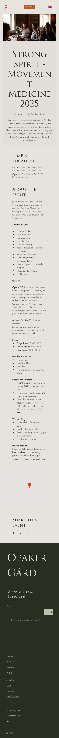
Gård (22, 574)
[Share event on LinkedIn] (27, 533)
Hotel (8, 685)
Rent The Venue (13, 696)
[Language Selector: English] (51, 6)
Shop (8, 721)
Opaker (27, 559)
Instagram (10, 655)
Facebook (10, 661)
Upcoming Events (14, 710)
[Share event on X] (20, 533)
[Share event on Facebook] (13, 533)
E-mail (10, 606)
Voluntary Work (13, 715)
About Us (10, 679)
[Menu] (29, 7)
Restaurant (11, 690)
